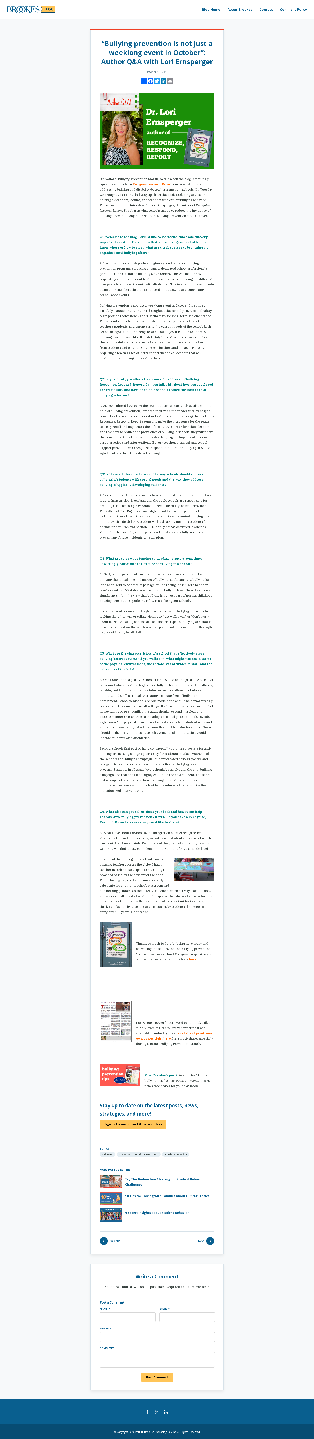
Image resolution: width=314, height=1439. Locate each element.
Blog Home (211, 9)
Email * (164, 1308)
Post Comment (157, 1377)
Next (201, 1241)
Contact (266, 9)
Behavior (107, 1154)
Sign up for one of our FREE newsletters (133, 1124)
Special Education (175, 1154)
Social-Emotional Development (138, 1154)
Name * (105, 1308)
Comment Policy (293, 9)
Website (105, 1328)
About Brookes (240, 9)
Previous (115, 1241)
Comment (107, 1348)
